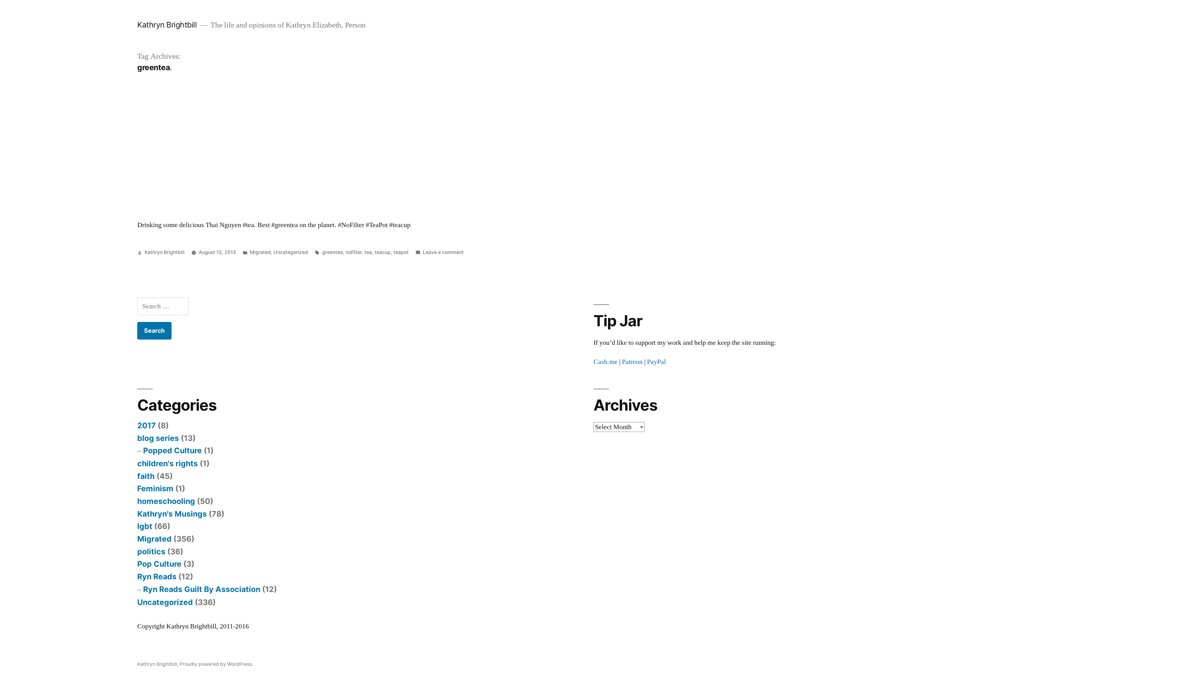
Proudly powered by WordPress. (216, 664)
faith (146, 476)
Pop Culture (159, 564)
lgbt (144, 526)
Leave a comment (443, 252)
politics (151, 551)
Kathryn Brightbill (167, 24)
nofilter (354, 252)
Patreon (632, 361)
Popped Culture (172, 450)
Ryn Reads (157, 576)
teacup (383, 252)
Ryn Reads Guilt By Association (201, 589)
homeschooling (166, 501)
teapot (401, 252)
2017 (146, 425)
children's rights (167, 463)
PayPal (656, 361)
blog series (158, 438)
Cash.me (606, 361)
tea (368, 252)
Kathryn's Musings (172, 513)
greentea (332, 252)
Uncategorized (291, 252)
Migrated (260, 252)
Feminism (155, 488)
